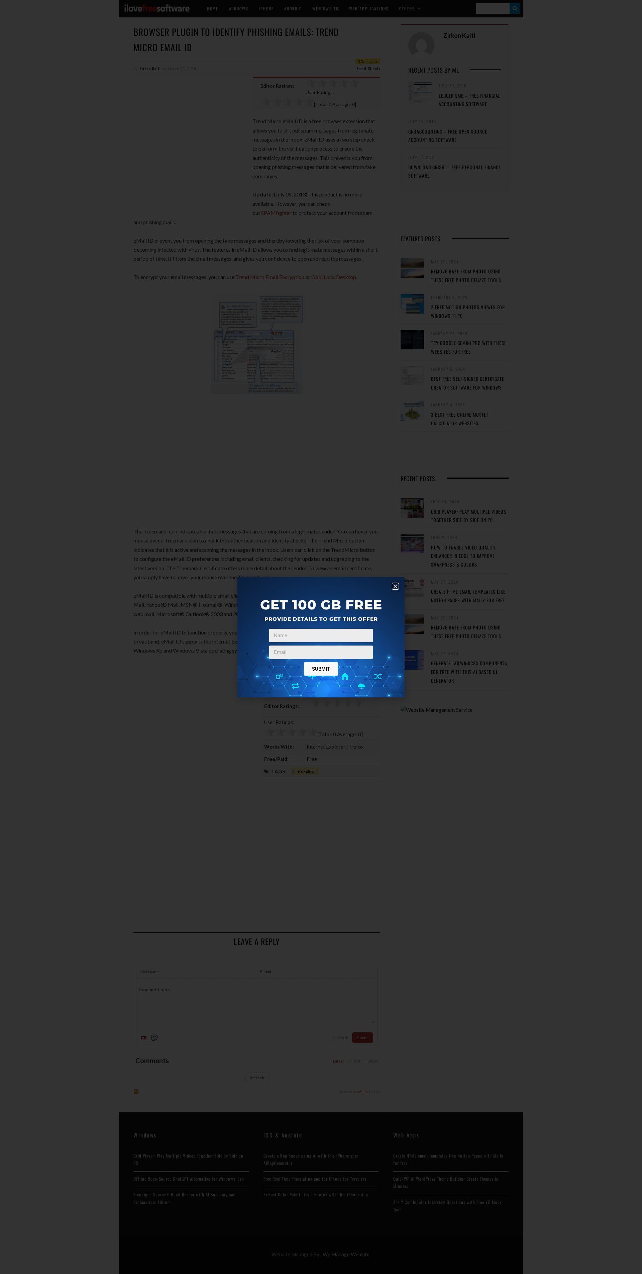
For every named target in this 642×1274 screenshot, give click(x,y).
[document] (321, 637)
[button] (395, 586)
